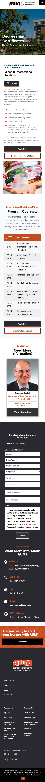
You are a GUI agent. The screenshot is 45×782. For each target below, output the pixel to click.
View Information (22, 412)
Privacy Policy (29, 717)
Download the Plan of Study (22, 156)
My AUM (7, 713)
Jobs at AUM (29, 713)
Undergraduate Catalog (22, 331)
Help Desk (8, 717)
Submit (22, 535)
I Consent (11, 506)
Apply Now (22, 149)
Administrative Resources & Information (10, 736)
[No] (42, 775)
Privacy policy (36, 775)
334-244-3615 (30, 524)
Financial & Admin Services (11, 723)
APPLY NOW (9, 680)
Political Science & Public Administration (22, 404)
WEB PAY (8, 695)
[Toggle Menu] (42, 2)
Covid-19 (27, 728)
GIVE (6, 690)
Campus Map (29, 708)
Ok (23, 779)
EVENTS (7, 685)
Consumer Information (28, 734)
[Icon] (5, 562)
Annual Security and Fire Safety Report (32, 723)
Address (13, 561)
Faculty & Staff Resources (9, 729)
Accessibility (9, 708)
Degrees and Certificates (22, 45)
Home (5, 45)
